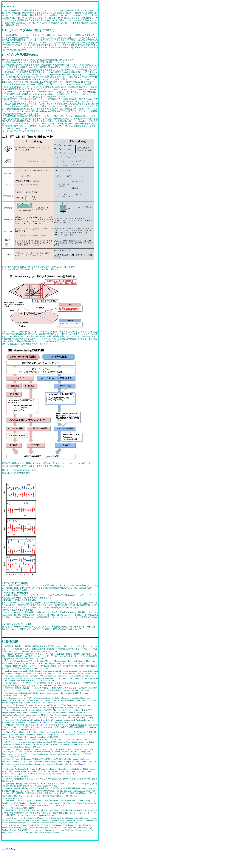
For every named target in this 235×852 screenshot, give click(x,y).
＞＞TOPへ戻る (8, 849)
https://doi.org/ (43, 722)
